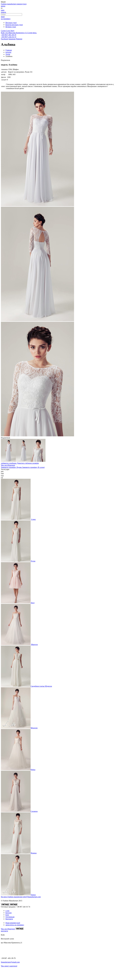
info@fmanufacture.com (32, 897)
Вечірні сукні (10, 27)
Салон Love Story (7, 31)
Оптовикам (9, 917)
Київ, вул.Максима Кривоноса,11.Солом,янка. (19, 33)
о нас (7, 911)
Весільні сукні (11, 23)
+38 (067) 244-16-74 (8, 37)
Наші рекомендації (12, 923)
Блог (7, 915)
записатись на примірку (14, 925)
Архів (7, 54)
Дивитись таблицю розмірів (28, 463)
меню (3, 6)
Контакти (9, 919)
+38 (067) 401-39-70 (8, 35)
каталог (8, 52)
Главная (8, 50)
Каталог (8, 913)
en (3, 10)
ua (2, 10)
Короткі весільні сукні (14, 25)
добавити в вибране (9, 463)
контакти (4, 931)
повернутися (21, 4)
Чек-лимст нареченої (9, 966)
